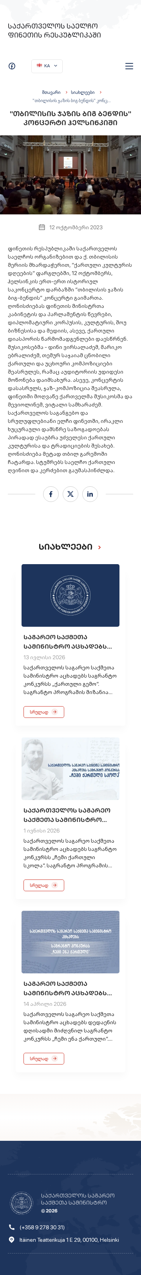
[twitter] (70, 494)
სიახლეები (82, 92)
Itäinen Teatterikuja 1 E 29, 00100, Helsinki (69, 1240)
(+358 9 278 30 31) (42, 1227)
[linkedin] (90, 494)
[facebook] (51, 494)
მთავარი (51, 92)
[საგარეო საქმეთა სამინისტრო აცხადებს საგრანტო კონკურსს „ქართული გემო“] (70, 595)
